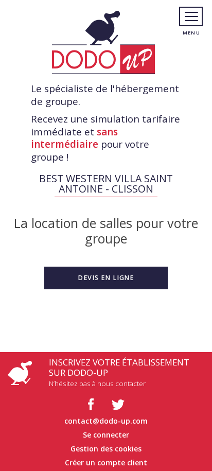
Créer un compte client (106, 462)
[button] (106, 278)
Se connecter (106, 435)
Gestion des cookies (106, 448)
